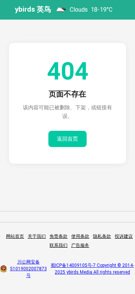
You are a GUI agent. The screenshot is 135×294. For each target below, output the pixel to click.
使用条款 (80, 236)
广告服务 (80, 245)
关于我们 (37, 236)
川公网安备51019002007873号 (28, 268)
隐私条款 (102, 236)
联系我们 (59, 245)
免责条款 (59, 236)
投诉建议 (124, 236)
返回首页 (67, 139)
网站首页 (15, 236)
